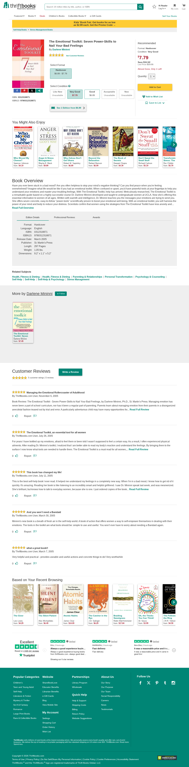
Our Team (105, 691)
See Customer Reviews (75, 56)
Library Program (79, 682)
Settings (46, 718)
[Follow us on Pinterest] (157, 682)
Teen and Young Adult (23, 687)
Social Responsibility (110, 696)
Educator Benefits (50, 687)
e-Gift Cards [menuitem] (95, 16)
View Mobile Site (50, 705)
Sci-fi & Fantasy (20, 705)
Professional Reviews (64, 217)
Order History (48, 727)
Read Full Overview (23, 208)
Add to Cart (155, 87)
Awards (96, 217)
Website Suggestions (82, 718)
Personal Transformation (119, 277)
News (103, 705)
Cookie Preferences (106, 759)
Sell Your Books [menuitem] (169, 16)
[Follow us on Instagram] (173, 682)
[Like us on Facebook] (140, 682)
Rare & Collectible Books (24, 718)
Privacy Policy (32, 759)
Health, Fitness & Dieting (26, 277)
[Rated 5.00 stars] (56, 55)
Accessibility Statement (128, 759)
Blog (44, 700)
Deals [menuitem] (42, 16)
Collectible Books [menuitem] (76, 16)
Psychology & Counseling (150, 277)
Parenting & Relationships (87, 277)
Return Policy (78, 714)
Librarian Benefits (50, 691)
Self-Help (30, 279)
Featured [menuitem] (18, 16)
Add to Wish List (154, 96)
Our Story (105, 682)
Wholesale (77, 687)
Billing (75, 709)
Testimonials (107, 709)
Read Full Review (139, 409)
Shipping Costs (79, 705)
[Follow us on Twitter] (148, 682)
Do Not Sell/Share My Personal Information (61, 759)
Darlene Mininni (61, 49)
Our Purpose (107, 687)
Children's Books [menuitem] (57, 16)
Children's (18, 682)
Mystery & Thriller (21, 700)
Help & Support (79, 700)
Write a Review (70, 372)
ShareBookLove (49, 682)
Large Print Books (21, 714)
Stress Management (78, 279)
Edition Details (33, 217)
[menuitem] (163, 6)
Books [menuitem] (31, 16)
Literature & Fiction (22, 696)
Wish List (46, 731)
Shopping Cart (49, 723)
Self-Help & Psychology (51, 279)
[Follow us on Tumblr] (165, 682)
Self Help (17, 279)
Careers (105, 700)
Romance (17, 709)
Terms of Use (18, 759)
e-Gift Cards (48, 696)
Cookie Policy (89, 759)
